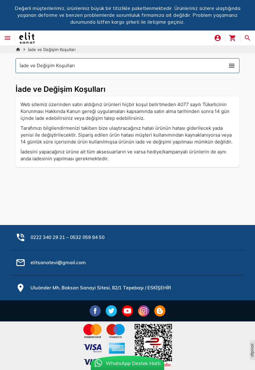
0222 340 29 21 (47, 237)
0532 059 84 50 (87, 237)
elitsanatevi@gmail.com (58, 262)
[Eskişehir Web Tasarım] (252, 350)
